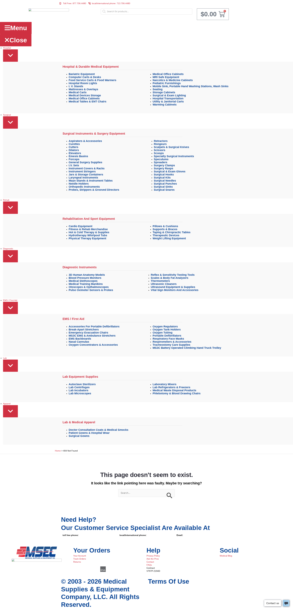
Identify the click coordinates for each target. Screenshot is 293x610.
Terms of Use (168, 581)
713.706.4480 (126, 538)
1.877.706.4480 (70, 538)
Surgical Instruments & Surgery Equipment (94, 133)
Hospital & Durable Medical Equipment (91, 66)
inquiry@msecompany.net (189, 538)
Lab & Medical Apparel (79, 422)
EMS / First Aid (73, 319)
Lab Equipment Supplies (80, 376)
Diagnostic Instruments (80, 267)
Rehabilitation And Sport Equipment (89, 218)
